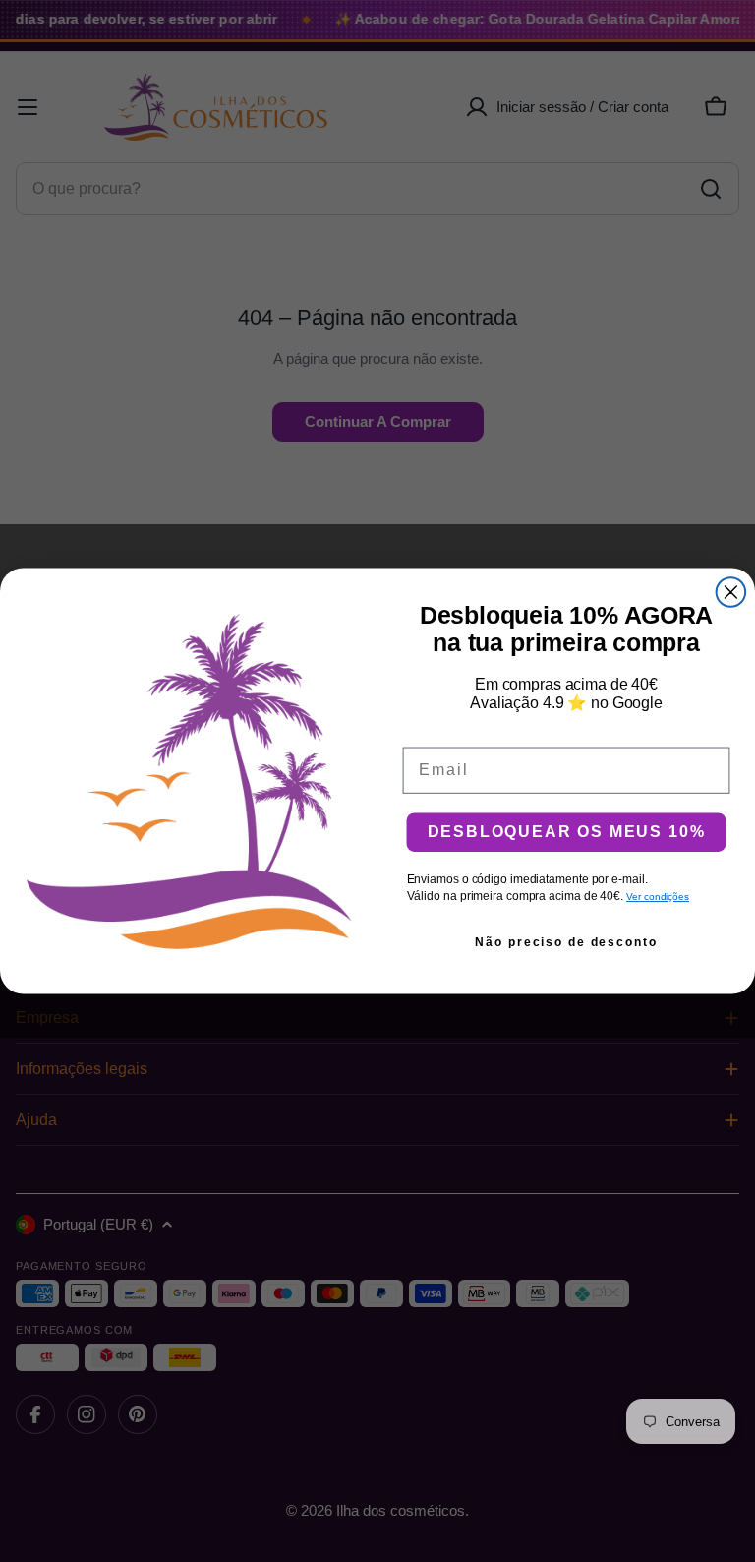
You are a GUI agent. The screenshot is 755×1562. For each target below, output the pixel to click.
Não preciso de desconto (566, 942)
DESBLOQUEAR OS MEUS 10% (567, 831)
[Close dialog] (731, 592)
